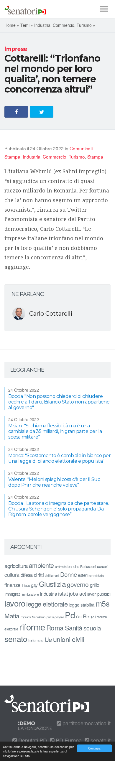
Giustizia (52, 584)
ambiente (41, 565)
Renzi (89, 616)
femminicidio (96, 575)
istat (63, 593)
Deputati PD (32, 740)
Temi (24, 25)
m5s (103, 603)
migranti (26, 617)
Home (10, 25)
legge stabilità (82, 604)
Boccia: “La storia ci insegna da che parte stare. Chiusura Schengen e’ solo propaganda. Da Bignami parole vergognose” (58, 508)
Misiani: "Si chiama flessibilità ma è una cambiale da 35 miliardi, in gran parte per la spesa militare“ (55, 431)
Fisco (26, 585)
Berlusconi (88, 566)
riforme (32, 626)
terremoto (35, 640)
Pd (70, 615)
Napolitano (38, 617)
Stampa (95, 156)
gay (34, 585)
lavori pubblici (99, 594)
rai (79, 616)
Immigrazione (30, 594)
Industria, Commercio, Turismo (63, 25)
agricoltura (16, 565)
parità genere (55, 617)
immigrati (12, 594)
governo (78, 584)
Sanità (73, 627)
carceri (102, 566)
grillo (94, 584)
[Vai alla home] (25, 9)
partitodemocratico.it (86, 723)
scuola (92, 627)
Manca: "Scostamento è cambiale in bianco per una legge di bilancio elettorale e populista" (59, 458)
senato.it (100, 740)
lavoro (14, 603)
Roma (55, 627)
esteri (82, 575)
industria (48, 593)
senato (15, 638)
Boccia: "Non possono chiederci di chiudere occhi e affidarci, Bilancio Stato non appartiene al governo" (58, 401)
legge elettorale (47, 603)
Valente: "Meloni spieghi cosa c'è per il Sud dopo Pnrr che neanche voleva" (54, 482)
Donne (68, 574)
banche (73, 566)
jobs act (77, 593)
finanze (12, 584)
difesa (27, 574)
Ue (48, 639)
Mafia (11, 615)
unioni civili (68, 639)
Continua (94, 748)
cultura (11, 574)
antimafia (61, 566)
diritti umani (52, 575)
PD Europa (68, 740)
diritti (39, 574)
